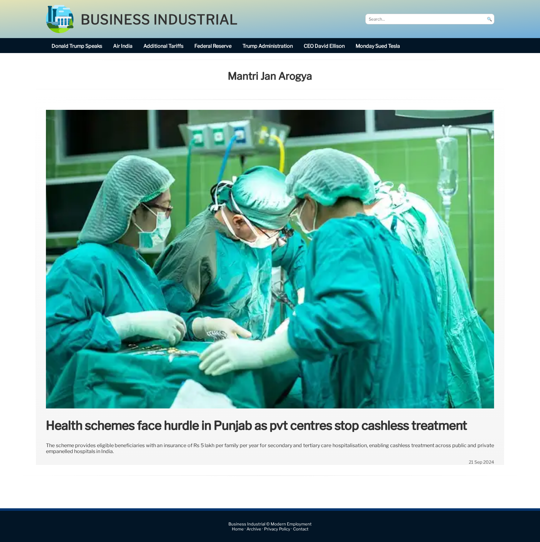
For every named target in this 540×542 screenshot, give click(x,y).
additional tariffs (163, 46)
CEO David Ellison (324, 46)
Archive (254, 529)
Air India (122, 46)
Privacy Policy (277, 529)
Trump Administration (267, 46)
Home (238, 529)
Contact (300, 529)
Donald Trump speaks (77, 46)
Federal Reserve (213, 46)
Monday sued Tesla (378, 46)
